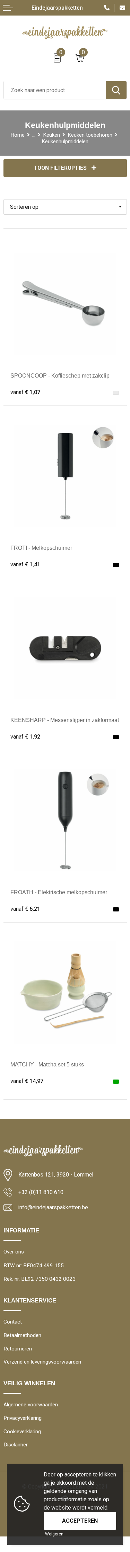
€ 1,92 (25, 736)
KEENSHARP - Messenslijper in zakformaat (64, 720)
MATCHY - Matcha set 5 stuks (47, 1064)
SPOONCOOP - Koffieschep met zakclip (60, 376)
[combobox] (55, 90)
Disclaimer (15, 1445)
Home (17, 135)
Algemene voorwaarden (30, 1405)
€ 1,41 (25, 564)
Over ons (13, 1252)
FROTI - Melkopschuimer (41, 548)
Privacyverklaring (22, 1418)
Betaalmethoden (22, 1335)
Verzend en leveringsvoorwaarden (42, 1362)
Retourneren (17, 1349)
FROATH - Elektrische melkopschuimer (58, 892)
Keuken (51, 135)
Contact (12, 1322)
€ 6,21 (25, 909)
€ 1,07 (25, 392)
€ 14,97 (26, 1081)
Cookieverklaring (22, 1431)
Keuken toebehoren (90, 135)
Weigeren (54, 1534)
